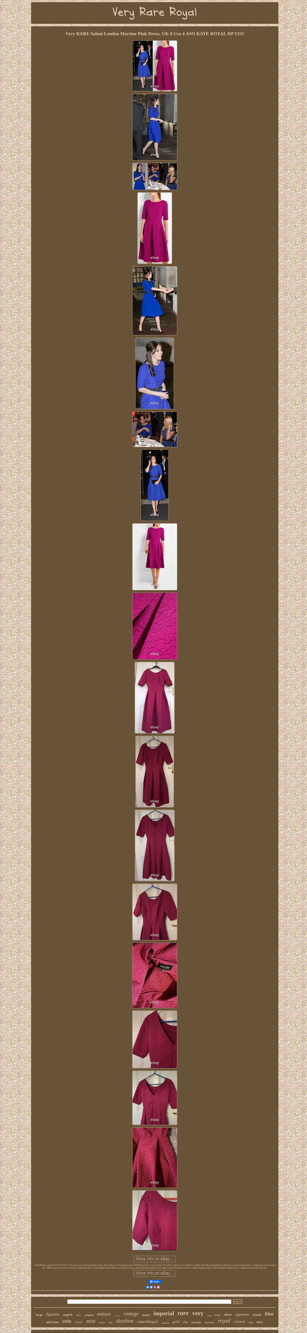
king (251, 1322)
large (39, 1314)
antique (104, 1313)
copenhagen (147, 1321)
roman (117, 1316)
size (185, 1322)
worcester (209, 1322)
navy (260, 1322)
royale (257, 1314)
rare (183, 1313)
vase (209, 1316)
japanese (242, 1314)
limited (146, 1315)
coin (66, 1321)
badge (102, 1322)
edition (52, 1322)
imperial (164, 1313)
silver (228, 1314)
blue (269, 1313)
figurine (52, 1314)
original (89, 1315)
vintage (131, 1313)
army (217, 1314)
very (198, 1313)
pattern (165, 1323)
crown (239, 1321)
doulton (125, 1321)
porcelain (196, 1322)
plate (111, 1322)
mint (90, 1321)
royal (224, 1320)
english (67, 1314)
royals (79, 1322)
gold (176, 1321)
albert (78, 1315)
